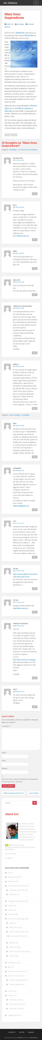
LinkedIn (31, 1032)
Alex (14, 423)
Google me (9, 858)
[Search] (34, 803)
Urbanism (12, 894)
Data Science (14, 927)
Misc (9, 967)
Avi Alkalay (10, 2)
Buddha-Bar (20, 33)
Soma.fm (31, 128)
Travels (10, 995)
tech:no (14, 135)
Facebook (11, 1032)
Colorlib (19, 1038)
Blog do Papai (13, 877)
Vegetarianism (13, 1015)
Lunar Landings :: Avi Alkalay (19, 415)
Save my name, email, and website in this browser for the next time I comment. (20, 780)
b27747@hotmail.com (21, 236)
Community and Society (16, 886)
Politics (10, 991)
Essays (10, 905)
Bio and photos (10, 854)
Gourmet (11, 914)
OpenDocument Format (18, 951)
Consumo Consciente (17, 890)
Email (4, 761)
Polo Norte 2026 (15, 1008)
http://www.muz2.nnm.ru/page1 (24, 660)
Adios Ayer (8, 111)
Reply (34, 193)
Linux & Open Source (17, 932)
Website (5, 768)
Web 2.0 (12, 956)
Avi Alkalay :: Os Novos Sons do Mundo (23, 150)
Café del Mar (28, 35)
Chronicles (12, 881)
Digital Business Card (16, 845)
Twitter (21, 1032)
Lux (13, 108)
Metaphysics (12, 963)
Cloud (11, 923)
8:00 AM (18, 108)
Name (4, 753)
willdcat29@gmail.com (21, 506)
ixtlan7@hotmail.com (20, 608)
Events (10, 910)
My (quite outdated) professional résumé (20, 847)
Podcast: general (15, 984)
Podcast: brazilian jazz (17, 980)
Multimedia (13, 947)
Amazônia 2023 (14, 1000)
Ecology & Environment (16, 901)
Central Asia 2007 (15, 1004)
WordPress (34, 1038)
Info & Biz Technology (16, 919)
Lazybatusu (28, 108)
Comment (6, 726)
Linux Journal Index (17, 936)
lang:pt (7, 135)
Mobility (12, 943)
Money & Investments (16, 971)
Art (9, 873)
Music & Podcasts (14, 976)
